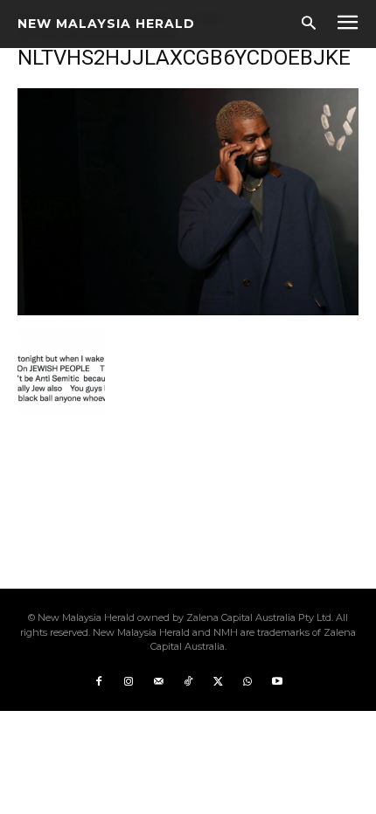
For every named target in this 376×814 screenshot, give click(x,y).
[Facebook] (98, 682)
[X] (217, 682)
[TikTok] (188, 682)
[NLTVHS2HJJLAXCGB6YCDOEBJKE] (188, 310)
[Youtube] (277, 682)
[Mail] (158, 682)
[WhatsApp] (247, 682)
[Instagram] (128, 682)
